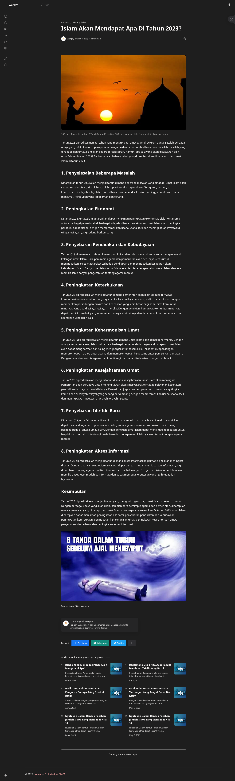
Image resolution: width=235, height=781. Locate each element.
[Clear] (91, 4)
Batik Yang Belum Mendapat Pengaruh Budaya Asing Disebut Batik (84, 692)
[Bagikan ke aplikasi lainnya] (132, 643)
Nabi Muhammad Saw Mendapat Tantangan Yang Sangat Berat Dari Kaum (150, 692)
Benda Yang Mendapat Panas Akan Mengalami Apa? (86, 666)
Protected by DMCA (55, 774)
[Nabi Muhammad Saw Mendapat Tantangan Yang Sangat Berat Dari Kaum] (180, 692)
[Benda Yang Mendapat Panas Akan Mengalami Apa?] (116, 668)
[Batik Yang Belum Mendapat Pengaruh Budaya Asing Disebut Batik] (116, 692)
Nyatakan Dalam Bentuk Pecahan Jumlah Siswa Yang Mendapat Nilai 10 (86, 719)
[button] (229, 4)
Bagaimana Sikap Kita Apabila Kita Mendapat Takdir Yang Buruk (150, 666)
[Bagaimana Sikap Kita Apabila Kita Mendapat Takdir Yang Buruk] (180, 668)
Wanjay (13, 5)
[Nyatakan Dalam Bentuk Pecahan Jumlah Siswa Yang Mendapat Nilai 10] (116, 720)
